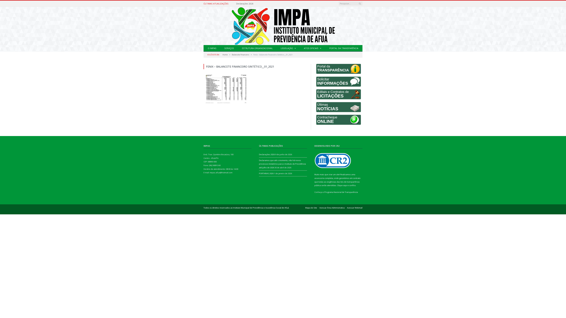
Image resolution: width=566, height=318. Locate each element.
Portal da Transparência (343, 48)
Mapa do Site (311, 207)
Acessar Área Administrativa (332, 207)
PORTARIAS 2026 (266, 173)
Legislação (287, 48)
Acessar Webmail (354, 207)
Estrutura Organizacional (257, 48)
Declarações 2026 (267, 154)
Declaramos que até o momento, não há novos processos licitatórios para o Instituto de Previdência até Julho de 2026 (270, 3)
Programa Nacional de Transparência (341, 192)
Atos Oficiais (311, 48)
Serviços (229, 48)
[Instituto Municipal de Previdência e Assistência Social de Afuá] (283, 25)
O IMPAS (212, 48)
